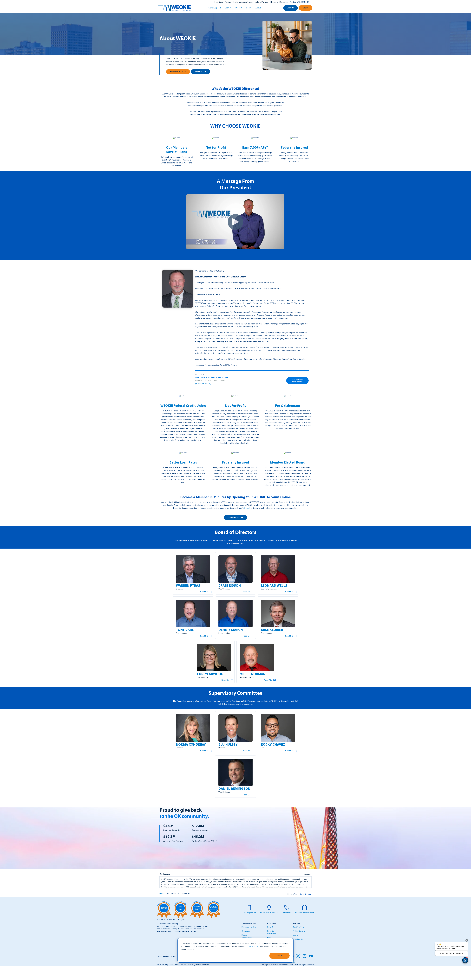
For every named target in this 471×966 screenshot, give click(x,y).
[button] (465, 960)
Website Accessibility (286, 962)
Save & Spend (215, 7)
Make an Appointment (243, 2)
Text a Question (249, 912)
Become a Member (176, 71)
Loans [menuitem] (295, 935)
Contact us (248, 508)
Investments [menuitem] (298, 939)
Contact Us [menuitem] (246, 931)
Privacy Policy (252, 946)
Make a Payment (262, 2)
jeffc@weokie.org (203, 383)
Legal (275, 962)
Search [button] (283, 2)
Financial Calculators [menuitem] (271, 932)
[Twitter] (298, 956)
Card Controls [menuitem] (298, 927)
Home (161, 893)
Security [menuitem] (270, 927)
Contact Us (199, 71)
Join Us (290, 8)
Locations (218, 2)
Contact (228, 2)
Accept (279, 955)
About (258, 7)
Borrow (228, 7)
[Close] (466, 940)
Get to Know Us (305, 894)
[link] (267, 147)
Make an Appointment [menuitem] (247, 936)
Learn (248, 7)
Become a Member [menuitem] (249, 927)
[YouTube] (311, 956)
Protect (238, 7)
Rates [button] (274, 2)
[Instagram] (304, 956)
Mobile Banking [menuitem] (299, 931)
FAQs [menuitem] (269, 937)
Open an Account (234, 517)
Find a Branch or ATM (269, 912)
